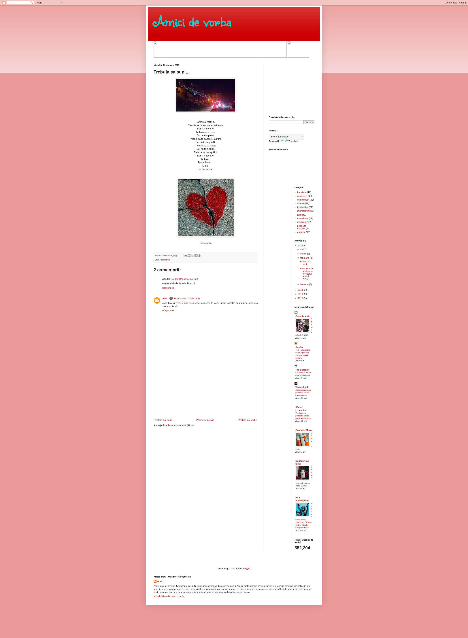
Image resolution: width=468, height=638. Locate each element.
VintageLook (301, 387)
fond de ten (302, 207)
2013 (300, 294)
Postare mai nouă (163, 420)
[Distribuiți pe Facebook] (196, 255)
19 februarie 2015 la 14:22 (184, 279)
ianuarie (304, 284)
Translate (293, 141)
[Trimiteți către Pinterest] (199, 255)
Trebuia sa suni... (305, 262)
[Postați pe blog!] (189, 255)
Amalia (299, 347)
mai (302, 249)
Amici (165, 298)
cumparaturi (303, 200)
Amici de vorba (192, 21)
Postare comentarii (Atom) (181, 425)
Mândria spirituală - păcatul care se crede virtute (303, 393)
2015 (300, 245)
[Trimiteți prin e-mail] (185, 255)
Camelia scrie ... (303, 316)
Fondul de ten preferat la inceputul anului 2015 (307, 273)
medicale (301, 222)
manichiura (302, 218)
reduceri (301, 232)
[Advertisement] (205, 391)
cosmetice (302, 196)
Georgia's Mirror (303, 430)
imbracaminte (304, 211)
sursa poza (206, 243)
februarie (305, 258)
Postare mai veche (247, 420)
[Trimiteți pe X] (192, 255)
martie (303, 253)
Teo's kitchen (302, 370)
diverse (166, 260)
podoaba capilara (301, 227)
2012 (300, 298)
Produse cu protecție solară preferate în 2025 (303, 416)
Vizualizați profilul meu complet (169, 596)
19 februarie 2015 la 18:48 (187, 298)
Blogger (246, 568)
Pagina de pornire (205, 420)
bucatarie (302, 192)
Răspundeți (168, 288)
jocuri (300, 215)
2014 (300, 290)
